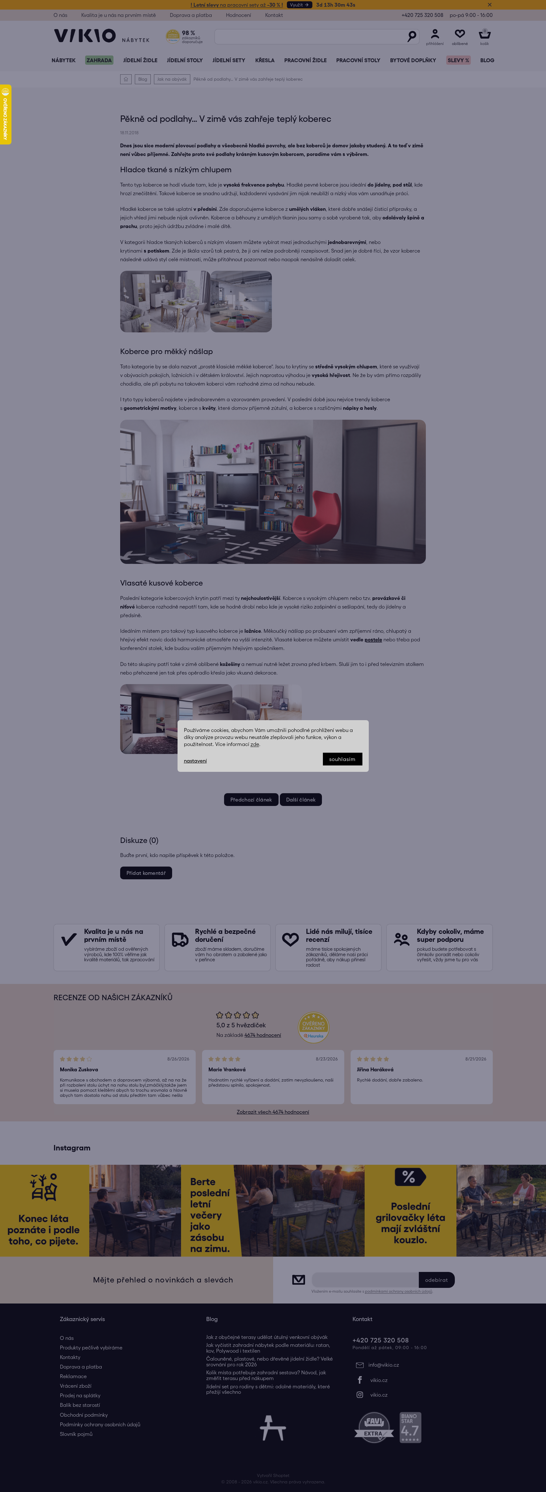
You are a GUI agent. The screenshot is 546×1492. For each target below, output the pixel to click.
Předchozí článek (251, 799)
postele (373, 639)
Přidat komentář (146, 873)
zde (255, 744)
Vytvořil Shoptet (273, 1475)
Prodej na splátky (80, 1395)
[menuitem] (63, 60)
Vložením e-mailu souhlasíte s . (372, 1291)
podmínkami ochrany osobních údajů (398, 1291)
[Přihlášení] (435, 36)
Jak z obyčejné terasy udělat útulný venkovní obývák (267, 1337)
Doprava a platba (191, 15)
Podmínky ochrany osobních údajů (100, 1424)
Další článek (301, 799)
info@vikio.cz (383, 1365)
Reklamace (73, 1376)
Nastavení (195, 761)
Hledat (411, 36)
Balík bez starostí (80, 1405)
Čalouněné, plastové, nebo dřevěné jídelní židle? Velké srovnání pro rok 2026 (269, 1361)
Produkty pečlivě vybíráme (91, 1347)
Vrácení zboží (75, 1386)
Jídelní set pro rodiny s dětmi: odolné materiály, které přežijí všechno (268, 1389)
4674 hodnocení (262, 1035)
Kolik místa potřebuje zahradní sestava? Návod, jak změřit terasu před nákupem (266, 1375)
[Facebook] (419, 1380)
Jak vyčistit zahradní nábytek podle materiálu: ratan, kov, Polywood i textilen (268, 1348)
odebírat (436, 1280)
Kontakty (70, 1357)
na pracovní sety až (237, 5)
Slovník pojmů (76, 1434)
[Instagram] (419, 1394)
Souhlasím (342, 759)
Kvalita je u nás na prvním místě (118, 15)
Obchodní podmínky (84, 1415)
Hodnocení (238, 15)
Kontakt (274, 15)
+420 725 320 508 (422, 15)
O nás (60, 15)
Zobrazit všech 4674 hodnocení (273, 1112)
